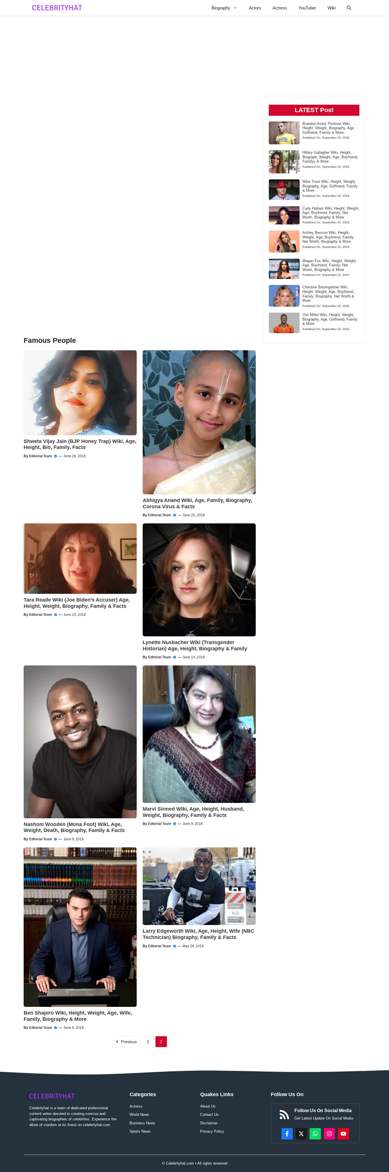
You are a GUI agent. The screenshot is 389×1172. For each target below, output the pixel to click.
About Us (208, 1106)
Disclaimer (209, 1123)
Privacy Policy (212, 1131)
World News (139, 1114)
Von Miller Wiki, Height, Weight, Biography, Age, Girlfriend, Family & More (330, 319)
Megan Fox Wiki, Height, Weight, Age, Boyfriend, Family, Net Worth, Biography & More (329, 265)
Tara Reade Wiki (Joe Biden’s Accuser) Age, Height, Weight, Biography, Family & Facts (77, 603)
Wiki (331, 7)
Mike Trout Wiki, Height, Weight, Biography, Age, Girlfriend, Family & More (330, 186)
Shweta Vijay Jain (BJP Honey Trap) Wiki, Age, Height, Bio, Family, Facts (80, 444)
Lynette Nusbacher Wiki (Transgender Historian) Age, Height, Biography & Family (195, 645)
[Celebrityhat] (57, 8)
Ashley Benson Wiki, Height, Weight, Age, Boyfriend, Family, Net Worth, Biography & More (328, 237)
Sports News (140, 1131)
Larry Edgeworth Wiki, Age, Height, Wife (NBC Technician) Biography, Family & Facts (198, 934)
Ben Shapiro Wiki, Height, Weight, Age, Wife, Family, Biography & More (78, 1016)
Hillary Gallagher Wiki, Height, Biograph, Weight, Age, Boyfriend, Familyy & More (330, 156)
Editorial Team (40, 456)
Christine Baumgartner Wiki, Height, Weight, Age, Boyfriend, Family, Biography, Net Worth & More (328, 294)
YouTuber (307, 7)
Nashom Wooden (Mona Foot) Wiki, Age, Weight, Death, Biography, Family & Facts (74, 827)
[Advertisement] (140, 100)
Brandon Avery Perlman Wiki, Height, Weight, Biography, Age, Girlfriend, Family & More (328, 127)
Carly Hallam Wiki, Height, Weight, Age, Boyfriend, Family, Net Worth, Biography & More (330, 212)
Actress (280, 7)
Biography (221, 7)
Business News (142, 1123)
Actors (255, 7)
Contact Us (209, 1114)
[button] (349, 8)
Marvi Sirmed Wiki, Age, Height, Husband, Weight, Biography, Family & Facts (193, 812)
